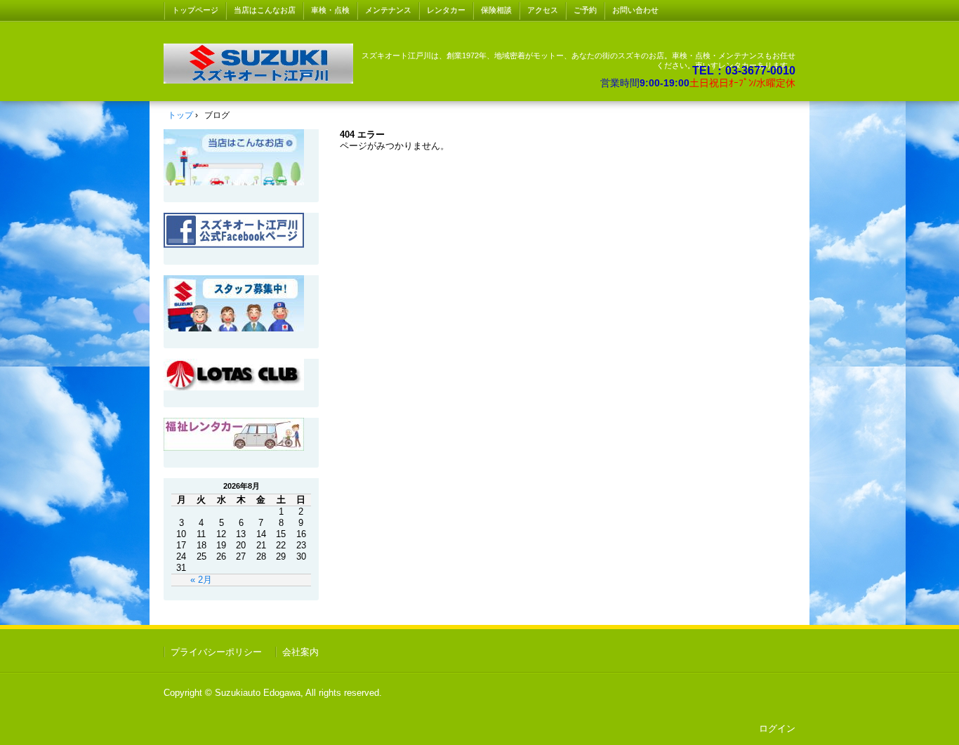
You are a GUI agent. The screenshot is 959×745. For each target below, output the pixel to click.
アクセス (542, 10)
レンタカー (446, 10)
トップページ (195, 10)
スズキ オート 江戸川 (258, 64)
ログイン (777, 728)
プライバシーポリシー (216, 652)
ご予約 (585, 10)
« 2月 (201, 579)
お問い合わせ (635, 10)
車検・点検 (330, 10)
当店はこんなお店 (265, 10)
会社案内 (300, 652)
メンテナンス (388, 10)
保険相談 (496, 10)
